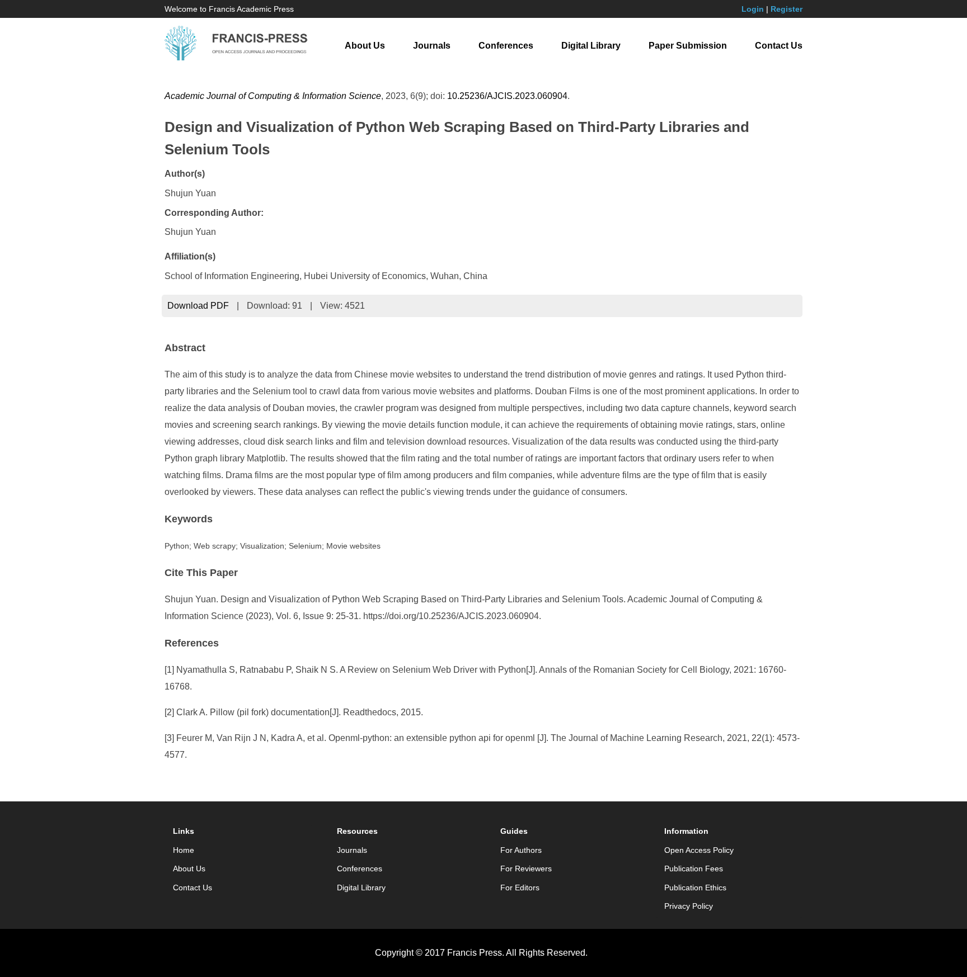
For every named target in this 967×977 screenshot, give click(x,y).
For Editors (519, 887)
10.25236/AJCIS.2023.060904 (507, 96)
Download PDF (198, 305)
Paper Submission (688, 45)
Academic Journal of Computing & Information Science (273, 96)
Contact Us (778, 45)
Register (786, 8)
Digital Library (591, 45)
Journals (431, 45)
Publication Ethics (695, 887)
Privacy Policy (688, 906)
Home (183, 850)
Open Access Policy (699, 850)
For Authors (521, 850)
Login (752, 8)
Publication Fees (693, 868)
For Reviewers (526, 868)
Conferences (505, 45)
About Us (365, 45)
